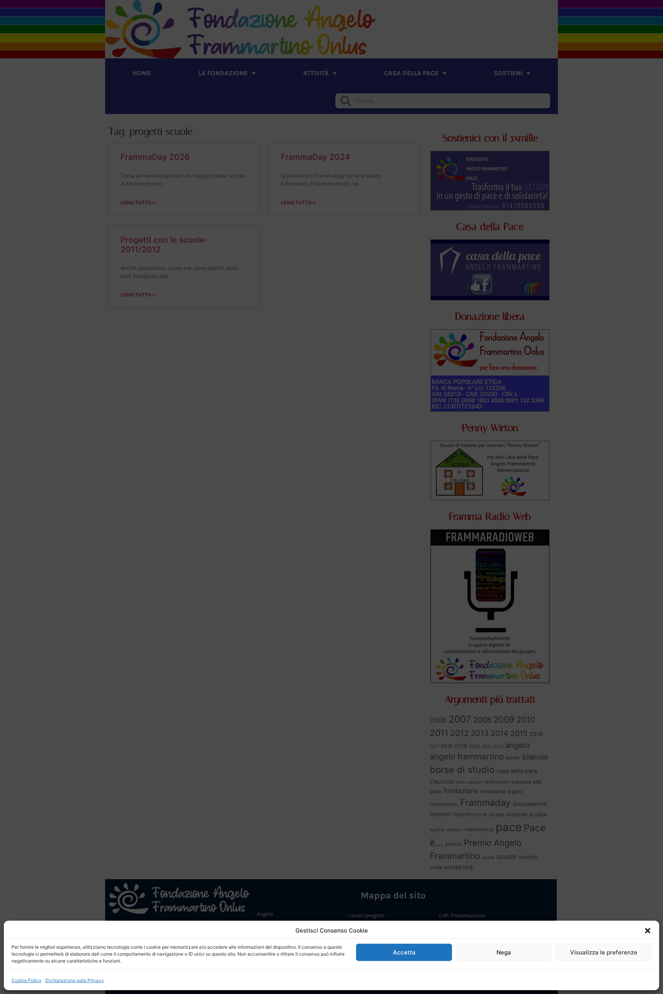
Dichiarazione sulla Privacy (74, 980)
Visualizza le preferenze (603, 952)
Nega (503, 952)
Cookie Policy (26, 980)
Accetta (404, 952)
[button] (647, 930)
